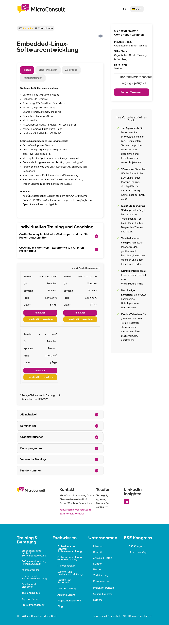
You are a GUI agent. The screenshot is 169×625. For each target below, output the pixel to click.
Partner (97, 569)
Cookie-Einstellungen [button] (140, 616)
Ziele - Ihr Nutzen (48, 70)
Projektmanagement (33, 604)
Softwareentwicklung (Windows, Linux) (34, 562)
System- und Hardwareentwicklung (34, 577)
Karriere (97, 599)
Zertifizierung (100, 575)
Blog (60, 606)
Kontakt (97, 552)
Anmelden (40, 313)
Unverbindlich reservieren (40, 319)
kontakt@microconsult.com (75, 509)
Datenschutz (114, 616)
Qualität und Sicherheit (29, 585)
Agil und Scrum (30, 599)
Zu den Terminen (131, 92)
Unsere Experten (103, 594)
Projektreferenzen (103, 587)
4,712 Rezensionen (35, 28)
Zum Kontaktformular (72, 513)
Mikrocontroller (30, 569)
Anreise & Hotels (102, 557)
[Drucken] (100, 36)
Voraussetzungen (32, 78)
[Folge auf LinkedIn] (126, 501)
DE (137, 9)
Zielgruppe (71, 70)
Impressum (99, 616)
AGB (125, 616)
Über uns (98, 546)
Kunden (97, 563)
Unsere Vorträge (138, 552)
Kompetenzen (101, 581)
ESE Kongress (137, 546)
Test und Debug (31, 592)
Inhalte (27, 70)
